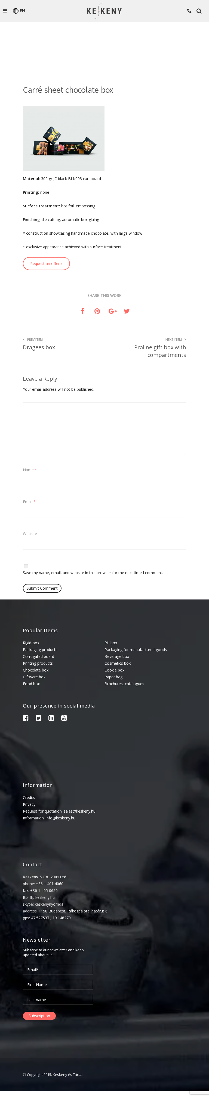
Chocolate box (35, 670)
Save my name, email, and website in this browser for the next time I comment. (93, 572)
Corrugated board (38, 656)
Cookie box (114, 670)
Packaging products (40, 649)
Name (30, 469)
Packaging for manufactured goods (135, 649)
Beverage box (116, 656)
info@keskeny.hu (60, 817)
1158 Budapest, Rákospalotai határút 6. (73, 911)
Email (29, 501)
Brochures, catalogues (124, 683)
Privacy (29, 804)
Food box (31, 683)
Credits (29, 797)
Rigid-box (31, 642)
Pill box (110, 642)
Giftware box (34, 676)
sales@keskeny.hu (80, 811)
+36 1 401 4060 (49, 883)
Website (30, 533)
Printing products (38, 663)
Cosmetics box (117, 663)
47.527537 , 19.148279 (51, 917)
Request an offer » (46, 263)
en (22, 10)
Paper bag (113, 676)
